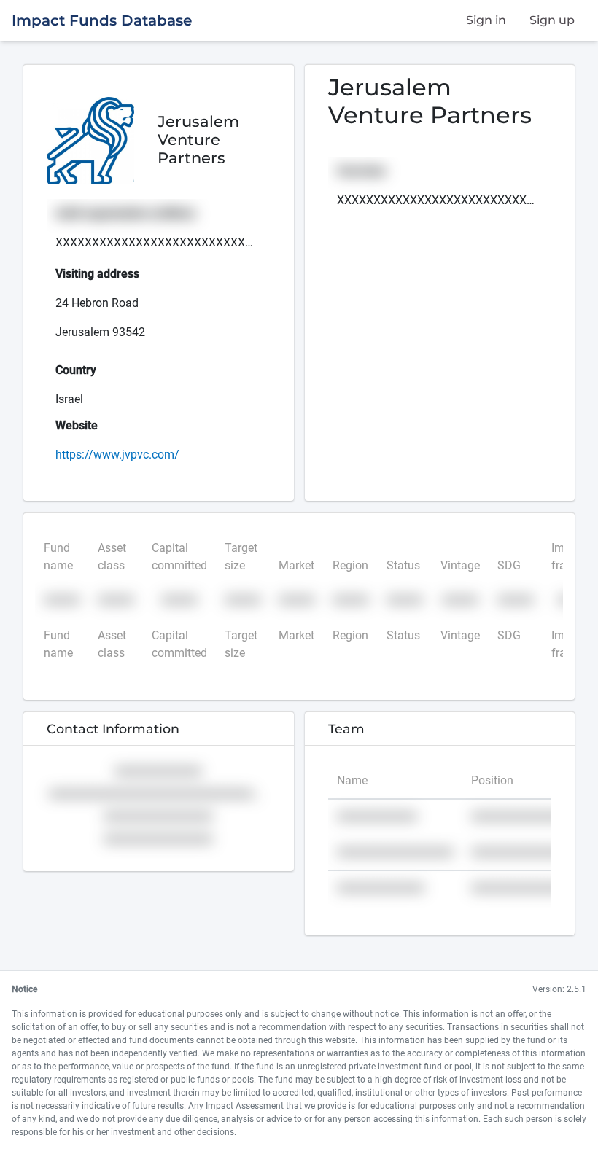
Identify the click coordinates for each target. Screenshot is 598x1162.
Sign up (552, 20)
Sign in (486, 20)
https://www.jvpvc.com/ (117, 454)
